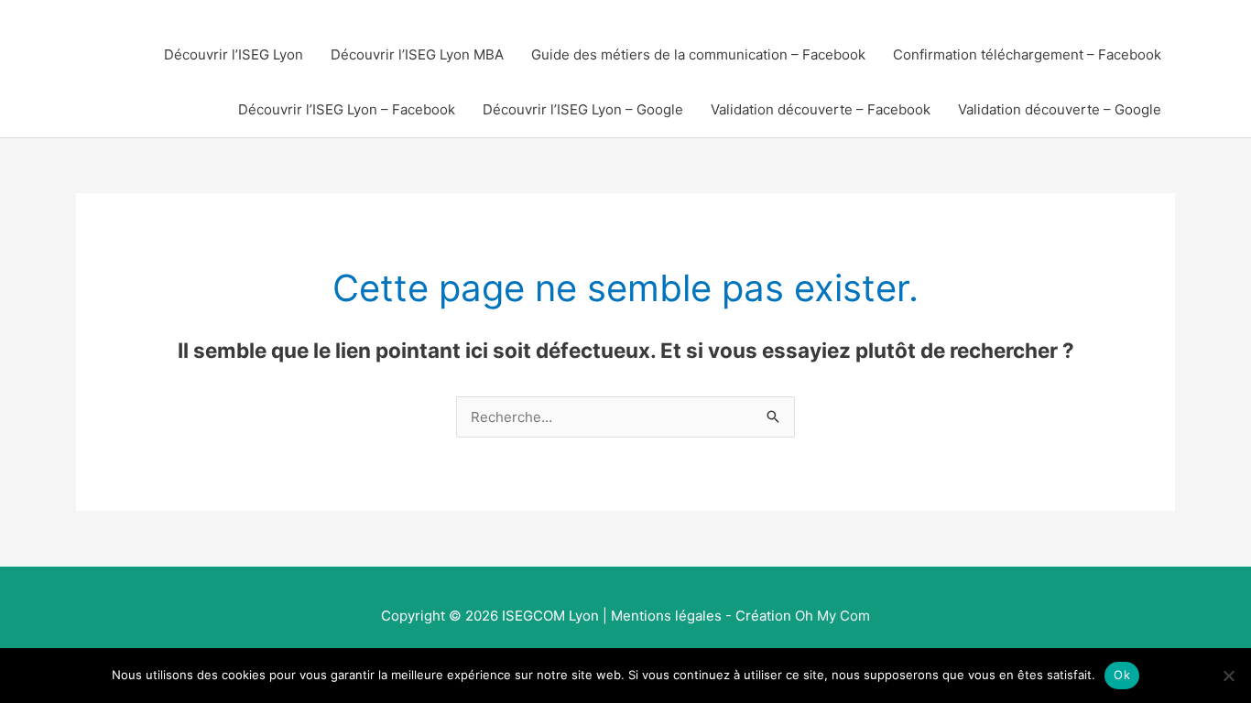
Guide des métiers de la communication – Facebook (698, 54)
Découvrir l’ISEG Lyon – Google (583, 109)
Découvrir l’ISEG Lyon (233, 54)
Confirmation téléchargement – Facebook (1027, 54)
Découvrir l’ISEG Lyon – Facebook (346, 109)
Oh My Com (832, 615)
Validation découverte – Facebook (820, 109)
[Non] (1228, 675)
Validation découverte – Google (1059, 109)
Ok (1122, 674)
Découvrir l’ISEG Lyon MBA (417, 54)
